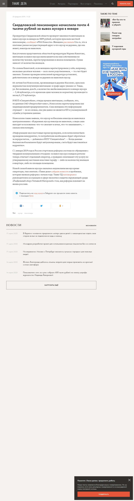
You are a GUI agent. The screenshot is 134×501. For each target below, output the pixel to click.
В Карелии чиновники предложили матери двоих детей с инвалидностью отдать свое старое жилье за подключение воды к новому (59, 234)
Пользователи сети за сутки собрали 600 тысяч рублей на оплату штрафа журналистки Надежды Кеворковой (55, 273)
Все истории (86, 3)
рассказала (68, 42)
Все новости (91, 225)
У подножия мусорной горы (119, 47)
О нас (52, 3)
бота (31, 195)
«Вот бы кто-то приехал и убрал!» (118, 22)
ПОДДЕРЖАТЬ (104, 494)
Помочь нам (125, 4)
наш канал (38, 193)
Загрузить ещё (51, 285)
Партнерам (73, 3)
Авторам (61, 3)
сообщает (31, 42)
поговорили (69, 174)
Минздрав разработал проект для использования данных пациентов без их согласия (59, 243)
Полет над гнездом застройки (116, 35)
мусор (20, 213)
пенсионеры (28, 213)
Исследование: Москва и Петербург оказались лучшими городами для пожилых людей (57, 253)
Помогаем (98, 3)
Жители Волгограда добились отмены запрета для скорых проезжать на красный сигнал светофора (58, 263)
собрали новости (59, 171)
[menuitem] (3, 3)
